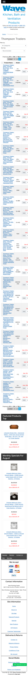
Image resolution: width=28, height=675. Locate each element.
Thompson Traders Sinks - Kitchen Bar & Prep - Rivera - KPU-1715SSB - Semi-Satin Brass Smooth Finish (8, 170)
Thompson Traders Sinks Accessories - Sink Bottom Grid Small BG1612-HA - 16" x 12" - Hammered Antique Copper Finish (8, 322)
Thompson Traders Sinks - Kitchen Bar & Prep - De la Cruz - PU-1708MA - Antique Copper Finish (8, 104)
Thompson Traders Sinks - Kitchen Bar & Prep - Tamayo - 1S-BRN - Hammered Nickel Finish (8, 200)
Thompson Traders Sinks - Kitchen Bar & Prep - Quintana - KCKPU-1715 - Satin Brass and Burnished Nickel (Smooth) (8, 137)
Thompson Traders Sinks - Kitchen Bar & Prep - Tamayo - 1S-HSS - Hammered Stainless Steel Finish (8, 222)
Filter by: (2, 42)
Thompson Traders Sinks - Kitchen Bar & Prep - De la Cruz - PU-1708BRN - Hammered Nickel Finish (8, 69)
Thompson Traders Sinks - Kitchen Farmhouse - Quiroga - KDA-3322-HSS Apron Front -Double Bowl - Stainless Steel (8, 245)
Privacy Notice (14, 647)
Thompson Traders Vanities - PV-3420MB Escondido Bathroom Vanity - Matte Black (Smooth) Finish (8, 398)
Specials (4, 555)
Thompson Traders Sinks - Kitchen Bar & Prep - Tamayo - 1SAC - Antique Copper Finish (8, 233)
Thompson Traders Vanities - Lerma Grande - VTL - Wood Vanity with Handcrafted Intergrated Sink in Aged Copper (8, 374)
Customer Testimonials (14, 631)
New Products (14, 624)
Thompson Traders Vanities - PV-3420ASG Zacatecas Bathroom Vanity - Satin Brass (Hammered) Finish (8, 386)
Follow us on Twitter (14, 662)
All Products (14, 628)
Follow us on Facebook (14, 669)
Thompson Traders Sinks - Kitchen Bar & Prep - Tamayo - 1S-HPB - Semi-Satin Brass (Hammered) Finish (8, 211)
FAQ (3, 558)
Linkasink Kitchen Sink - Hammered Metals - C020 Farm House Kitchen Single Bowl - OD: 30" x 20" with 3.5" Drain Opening (14, 435)
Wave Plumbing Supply (19, 672)
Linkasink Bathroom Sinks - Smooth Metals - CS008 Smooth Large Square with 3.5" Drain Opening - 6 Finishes (14, 476)
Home (4, 34)
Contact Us (19, 555)
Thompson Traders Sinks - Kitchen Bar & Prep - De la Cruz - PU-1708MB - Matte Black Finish (8, 115)
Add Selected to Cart (20, 664)
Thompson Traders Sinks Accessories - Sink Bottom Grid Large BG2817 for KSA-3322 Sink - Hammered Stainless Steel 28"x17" (8, 309)
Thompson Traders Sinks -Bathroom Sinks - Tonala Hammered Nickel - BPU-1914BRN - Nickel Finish (8, 270)
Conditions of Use (14, 650)
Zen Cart (17, 674)
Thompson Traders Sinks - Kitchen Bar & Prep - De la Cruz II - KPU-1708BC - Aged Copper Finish (8, 125)
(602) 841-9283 (12, 25)
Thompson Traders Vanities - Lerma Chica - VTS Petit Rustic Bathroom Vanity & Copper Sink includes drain (8, 363)
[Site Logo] (14, 9)
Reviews (11, 555)
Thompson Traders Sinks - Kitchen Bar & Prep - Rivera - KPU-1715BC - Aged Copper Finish (8, 149)
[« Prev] (10, 59)
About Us (14, 610)
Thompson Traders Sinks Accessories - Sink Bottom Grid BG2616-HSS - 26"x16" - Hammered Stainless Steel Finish (8, 282)
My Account (14, 654)
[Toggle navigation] (4, 2)
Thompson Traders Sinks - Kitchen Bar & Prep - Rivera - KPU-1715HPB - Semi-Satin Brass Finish (8, 160)
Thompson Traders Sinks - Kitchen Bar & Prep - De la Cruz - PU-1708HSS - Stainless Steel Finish (8, 93)
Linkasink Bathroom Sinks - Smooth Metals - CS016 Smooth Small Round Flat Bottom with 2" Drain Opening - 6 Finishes (14, 505)
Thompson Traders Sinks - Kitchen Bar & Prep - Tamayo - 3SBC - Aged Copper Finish (8, 190)
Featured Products (14, 617)
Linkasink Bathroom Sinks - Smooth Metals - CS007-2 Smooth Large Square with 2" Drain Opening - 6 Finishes (14, 534)
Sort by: (3, 48)
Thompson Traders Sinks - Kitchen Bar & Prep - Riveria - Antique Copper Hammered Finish (8, 180)
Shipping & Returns (14, 643)
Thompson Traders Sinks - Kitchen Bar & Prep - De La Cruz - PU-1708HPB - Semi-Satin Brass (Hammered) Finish (8, 81)
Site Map (9, 558)
